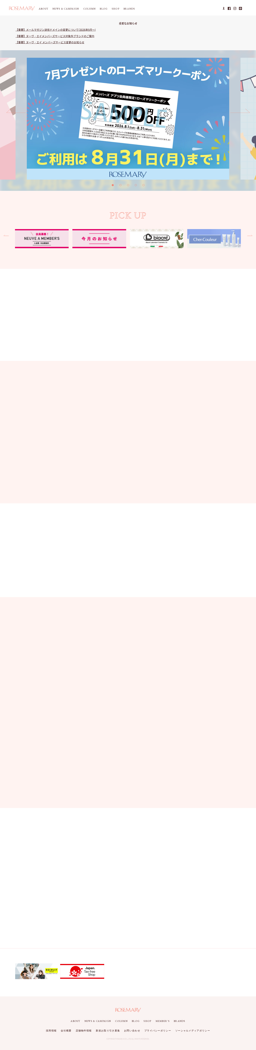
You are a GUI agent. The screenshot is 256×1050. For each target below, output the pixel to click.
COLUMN (89, 8)
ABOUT (44, 8)
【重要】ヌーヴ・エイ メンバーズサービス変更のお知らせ (50, 42)
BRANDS (129, 8)
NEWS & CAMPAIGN (65, 8)
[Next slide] (240, 113)
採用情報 (51, 1030)
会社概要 (66, 1030)
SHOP (115, 8)
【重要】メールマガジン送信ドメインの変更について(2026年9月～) (56, 29)
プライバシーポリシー (157, 1030)
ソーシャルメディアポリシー (192, 1030)
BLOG (103, 8)
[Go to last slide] (16, 113)
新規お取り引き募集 (108, 1030)
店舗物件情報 (84, 1030)
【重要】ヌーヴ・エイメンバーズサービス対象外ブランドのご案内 (55, 36)
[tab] (113, 185)
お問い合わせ (132, 1030)
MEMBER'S (163, 1021)
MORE (225, 386)
